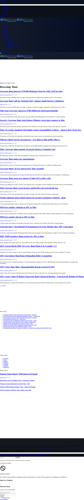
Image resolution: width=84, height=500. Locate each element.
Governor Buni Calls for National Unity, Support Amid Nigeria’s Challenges (32, 101)
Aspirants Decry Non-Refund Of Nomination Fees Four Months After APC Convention (36, 227)
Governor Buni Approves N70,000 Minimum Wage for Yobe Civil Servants (31, 91)
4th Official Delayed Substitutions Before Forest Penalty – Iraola (20, 320)
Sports (4, 34)
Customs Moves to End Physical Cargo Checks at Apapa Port (19, 322)
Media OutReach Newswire (14, 45)
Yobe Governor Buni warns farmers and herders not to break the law (29, 188)
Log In (2, 496)
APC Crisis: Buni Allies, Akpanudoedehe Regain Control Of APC (27, 267)
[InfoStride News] (16, 22)
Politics (5, 32)
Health (8, 41)
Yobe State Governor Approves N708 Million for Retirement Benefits (29, 111)
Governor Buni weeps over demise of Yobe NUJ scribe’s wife (25, 178)
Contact (5, 13)
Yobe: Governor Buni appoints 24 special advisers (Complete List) (27, 149)
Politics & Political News (5, 94)
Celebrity (5, 28)
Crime (4, 29)
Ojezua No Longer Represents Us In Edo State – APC (15, 384)
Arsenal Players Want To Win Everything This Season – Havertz (20, 317)
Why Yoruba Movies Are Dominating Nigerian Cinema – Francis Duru (21, 316)
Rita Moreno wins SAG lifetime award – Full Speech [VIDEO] (17, 380)
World (8, 47)
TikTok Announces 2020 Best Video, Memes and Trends (15, 390)
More (4, 36)
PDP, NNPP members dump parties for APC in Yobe (22, 236)
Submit (18, 457)
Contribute (6, 9)
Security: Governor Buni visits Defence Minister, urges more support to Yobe (32, 120)
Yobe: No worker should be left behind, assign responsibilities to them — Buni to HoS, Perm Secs (40, 130)
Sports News (3, 377)
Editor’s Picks (10, 39)
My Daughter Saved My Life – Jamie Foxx (14, 319)
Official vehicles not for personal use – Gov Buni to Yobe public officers (30, 140)
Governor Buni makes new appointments (17, 159)
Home (4, 25)
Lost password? (4, 499)
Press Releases (10, 44)
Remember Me (6, 497)
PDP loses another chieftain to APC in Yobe (18, 207)
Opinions (9, 42)
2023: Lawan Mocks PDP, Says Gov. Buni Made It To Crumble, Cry (28, 246)
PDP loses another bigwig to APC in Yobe (17, 217)
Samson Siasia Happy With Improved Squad (18, 374)
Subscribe (2, 51)
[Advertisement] (42, 70)
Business (5, 26)
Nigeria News (3, 104)
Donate (5, 10)
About (5, 6)
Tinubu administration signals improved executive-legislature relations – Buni (33, 198)
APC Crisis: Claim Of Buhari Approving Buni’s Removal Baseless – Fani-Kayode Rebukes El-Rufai (42, 276)
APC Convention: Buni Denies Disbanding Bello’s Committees (26, 256)
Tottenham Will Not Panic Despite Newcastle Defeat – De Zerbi (20, 314)
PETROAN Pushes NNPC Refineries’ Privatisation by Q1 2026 (20, 325)
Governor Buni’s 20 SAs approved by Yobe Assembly (22, 169)
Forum (5, 12)
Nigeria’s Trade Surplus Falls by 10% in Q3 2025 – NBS (18, 323)
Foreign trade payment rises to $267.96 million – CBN (17, 326)
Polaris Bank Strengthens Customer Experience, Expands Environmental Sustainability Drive (27, 328)
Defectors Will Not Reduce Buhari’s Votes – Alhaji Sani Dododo (17, 387)
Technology (6, 35)
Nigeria (5, 31)
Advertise (5, 7)
